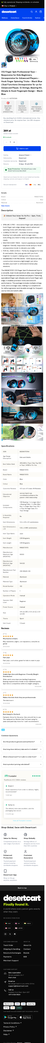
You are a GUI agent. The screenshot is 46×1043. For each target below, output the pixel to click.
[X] (10, 934)
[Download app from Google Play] (10, 1017)
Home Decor (15, 18)
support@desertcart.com (18, 986)
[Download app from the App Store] (25, 1017)
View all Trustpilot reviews (22, 821)
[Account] (36, 11)
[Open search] (32, 11)
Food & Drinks (27, 18)
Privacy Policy (10, 1027)
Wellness (5, 18)
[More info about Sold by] (31, 155)
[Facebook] (15, 934)
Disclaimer (8, 1031)
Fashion (37, 18)
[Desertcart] (9, 12)
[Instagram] (5, 934)
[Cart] (41, 11)
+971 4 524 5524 (14, 995)
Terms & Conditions (12, 1023)
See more (5, 206)
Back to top (22, 888)
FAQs (6, 1034)
